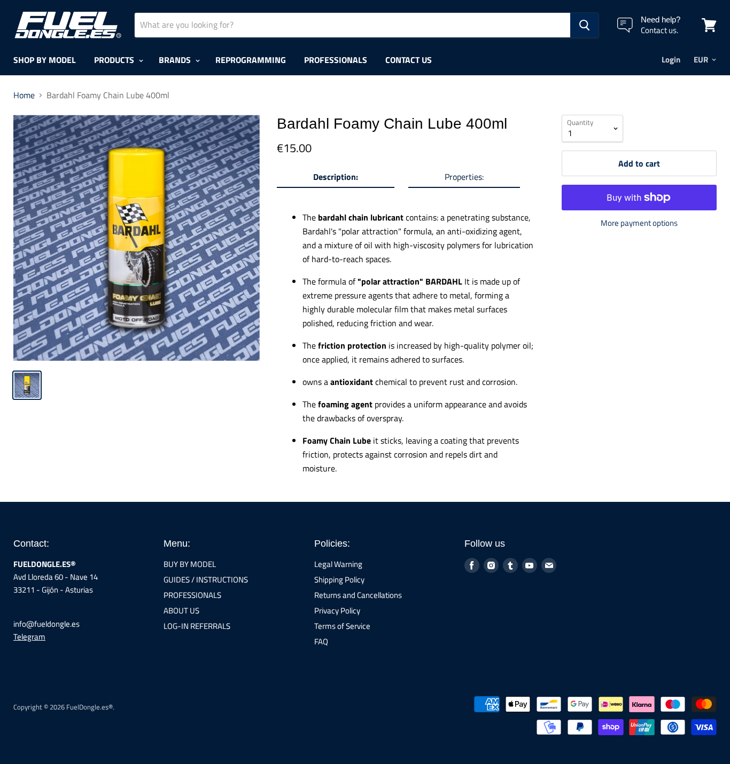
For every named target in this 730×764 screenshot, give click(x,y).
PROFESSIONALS (335, 59)
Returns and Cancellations (358, 595)
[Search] (584, 25)
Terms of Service (342, 626)
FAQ (321, 641)
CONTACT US (408, 59)
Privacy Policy (337, 610)
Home (24, 95)
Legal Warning (338, 564)
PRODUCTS (115, 59)
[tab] (335, 179)
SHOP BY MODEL (44, 59)
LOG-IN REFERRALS (197, 626)
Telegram (29, 637)
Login (671, 59)
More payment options (639, 222)
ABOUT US (181, 610)
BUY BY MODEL (190, 564)
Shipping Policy (339, 579)
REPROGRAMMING (250, 59)
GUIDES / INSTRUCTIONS (206, 579)
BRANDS (176, 59)
